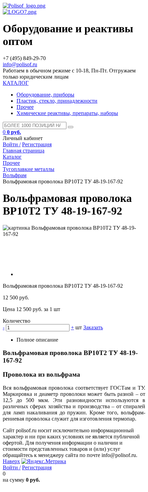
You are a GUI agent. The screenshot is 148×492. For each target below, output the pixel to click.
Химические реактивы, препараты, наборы (67, 113)
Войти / (12, 144)
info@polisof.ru (20, 64)
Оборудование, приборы (45, 95)
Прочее (25, 107)
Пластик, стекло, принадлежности (57, 101)
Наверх (11, 461)
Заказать (93, 327)
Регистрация (37, 144)
